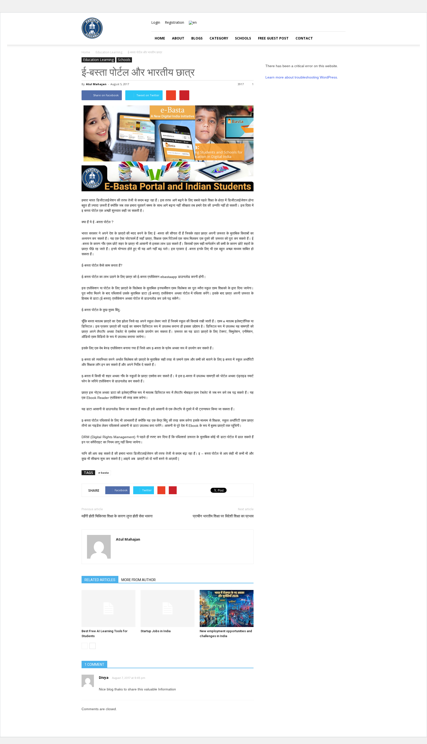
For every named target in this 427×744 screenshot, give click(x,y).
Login (155, 22)
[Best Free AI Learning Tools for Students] (108, 608)
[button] (339, 38)
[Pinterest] (333, 22)
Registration (174, 22)
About (178, 38)
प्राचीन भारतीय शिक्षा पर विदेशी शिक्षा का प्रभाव (223, 516)
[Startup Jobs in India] (167, 608)
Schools (243, 38)
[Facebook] (325, 22)
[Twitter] (341, 22)
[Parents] (92, 37)
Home (160, 38)
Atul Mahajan (96, 84)
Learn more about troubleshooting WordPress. (301, 77)
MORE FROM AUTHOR (138, 580)
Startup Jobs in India (156, 631)
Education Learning (98, 59)
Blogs (197, 38)
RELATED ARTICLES (100, 580)
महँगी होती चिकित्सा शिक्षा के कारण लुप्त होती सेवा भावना (117, 516)
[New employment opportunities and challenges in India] (227, 608)
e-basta (103, 472)
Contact (304, 38)
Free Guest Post (273, 38)
